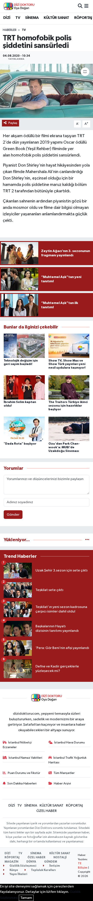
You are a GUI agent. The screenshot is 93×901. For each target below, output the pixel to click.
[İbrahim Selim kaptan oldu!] (24, 387)
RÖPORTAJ (83, 18)
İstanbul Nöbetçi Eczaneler (17, 745)
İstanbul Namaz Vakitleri (25, 757)
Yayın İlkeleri (18, 874)
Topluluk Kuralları (43, 870)
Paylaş (12, 123)
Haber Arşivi (62, 783)
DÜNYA (31, 861)
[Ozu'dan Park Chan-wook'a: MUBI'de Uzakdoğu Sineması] (69, 429)
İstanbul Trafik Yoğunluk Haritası (67, 760)
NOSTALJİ (60, 857)
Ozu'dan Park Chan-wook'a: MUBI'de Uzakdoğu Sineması (64, 447)
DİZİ (6, 18)
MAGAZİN (11, 861)
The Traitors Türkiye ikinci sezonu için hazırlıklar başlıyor (68, 406)
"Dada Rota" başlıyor (20, 443)
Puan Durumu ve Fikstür (24, 773)
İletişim (54, 866)
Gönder (13, 515)
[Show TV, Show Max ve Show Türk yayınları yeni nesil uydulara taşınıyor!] (69, 346)
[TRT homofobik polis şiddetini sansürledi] (46, 91)
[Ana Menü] (86, 6)
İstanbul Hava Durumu (69, 742)
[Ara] (80, 6)
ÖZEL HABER (46, 811)
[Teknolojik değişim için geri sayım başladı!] (24, 346)
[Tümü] (87, 540)
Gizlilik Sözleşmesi (22, 866)
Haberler (9, 30)
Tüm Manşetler (64, 773)
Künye (13, 870)
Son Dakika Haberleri (22, 783)
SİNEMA (31, 18)
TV (17, 18)
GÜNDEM (50, 861)
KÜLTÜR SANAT (56, 18)
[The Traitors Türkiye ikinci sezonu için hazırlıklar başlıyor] (69, 387)
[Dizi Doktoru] (19, 6)
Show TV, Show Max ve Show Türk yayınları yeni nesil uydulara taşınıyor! (66, 364)
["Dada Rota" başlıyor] (24, 429)
